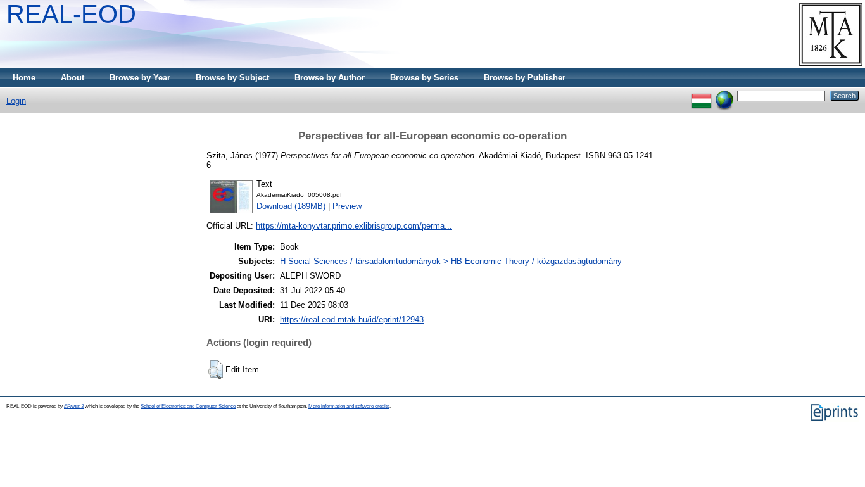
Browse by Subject (232, 77)
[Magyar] (701, 95)
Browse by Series (424, 77)
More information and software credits (348, 406)
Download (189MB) (290, 206)
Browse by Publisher (524, 77)
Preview (347, 206)
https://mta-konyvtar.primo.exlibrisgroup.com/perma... (354, 226)
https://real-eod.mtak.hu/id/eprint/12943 (352, 319)
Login (16, 101)
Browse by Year (140, 77)
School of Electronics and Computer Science (188, 406)
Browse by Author (329, 77)
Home (24, 77)
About (72, 77)
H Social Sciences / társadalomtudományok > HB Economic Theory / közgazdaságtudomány (451, 261)
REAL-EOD (71, 14)
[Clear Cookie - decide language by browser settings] (724, 95)
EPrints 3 (74, 406)
